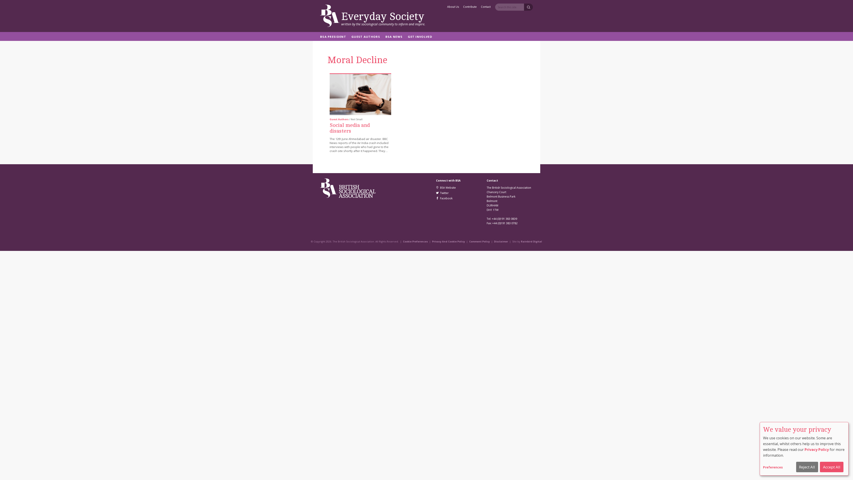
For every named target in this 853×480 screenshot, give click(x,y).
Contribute (470, 7)
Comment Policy (479, 241)
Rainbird (526, 241)
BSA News (394, 37)
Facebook (445, 198)
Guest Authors (365, 37)
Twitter (444, 193)
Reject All (807, 467)
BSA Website (447, 188)
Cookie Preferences (415, 241)
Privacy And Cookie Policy (448, 241)
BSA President (333, 37)
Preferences (773, 467)
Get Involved (420, 37)
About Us (453, 7)
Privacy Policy (817, 449)
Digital (537, 241)
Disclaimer (501, 241)
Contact (486, 7)
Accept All (831, 467)
